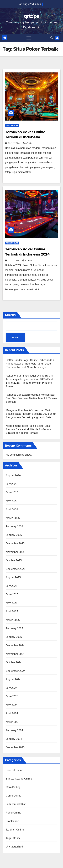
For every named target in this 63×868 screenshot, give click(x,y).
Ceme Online (13, 795)
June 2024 (12, 696)
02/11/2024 (14, 260)
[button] (51, 37)
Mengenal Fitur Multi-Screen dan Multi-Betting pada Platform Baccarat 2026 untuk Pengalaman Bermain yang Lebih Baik (31, 414)
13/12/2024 (14, 143)
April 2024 (12, 713)
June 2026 (12, 492)
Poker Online (12, 126)
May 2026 (11, 501)
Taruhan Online (15, 829)
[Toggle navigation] (28, 38)
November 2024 (15, 654)
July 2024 (11, 688)
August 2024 (13, 679)
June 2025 (12, 594)
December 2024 (15, 645)
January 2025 (14, 637)
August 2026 (13, 475)
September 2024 (15, 671)
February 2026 (14, 526)
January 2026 (14, 535)
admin (28, 143)
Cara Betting (13, 787)
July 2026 (11, 484)
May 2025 (11, 603)
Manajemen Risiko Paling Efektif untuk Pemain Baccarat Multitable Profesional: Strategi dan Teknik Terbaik (29, 429)
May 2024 (11, 705)
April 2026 (12, 509)
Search (10, 315)
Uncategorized (14, 846)
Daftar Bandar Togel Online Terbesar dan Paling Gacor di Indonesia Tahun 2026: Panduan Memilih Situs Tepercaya (30, 364)
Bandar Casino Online (19, 778)
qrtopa (31, 16)
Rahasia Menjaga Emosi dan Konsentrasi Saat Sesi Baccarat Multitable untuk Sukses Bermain (31, 398)
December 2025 (15, 543)
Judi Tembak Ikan (16, 804)
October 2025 (14, 560)
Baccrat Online (14, 770)
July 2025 (11, 586)
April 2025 (12, 611)
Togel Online (13, 838)
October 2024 (14, 662)
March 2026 (13, 518)
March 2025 (13, 620)
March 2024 (13, 722)
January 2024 (14, 739)
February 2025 (14, 628)
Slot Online (12, 821)
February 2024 (14, 730)
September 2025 (15, 569)
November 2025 (15, 552)
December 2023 (15, 747)
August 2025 (13, 577)
